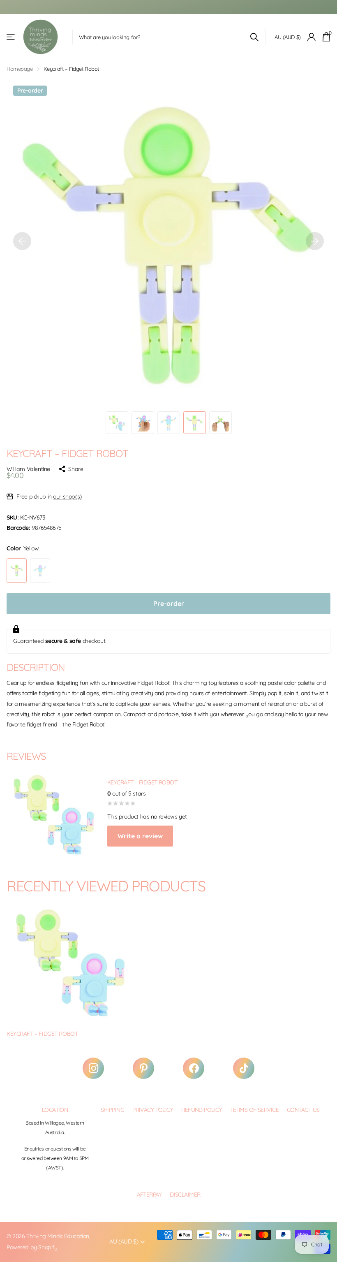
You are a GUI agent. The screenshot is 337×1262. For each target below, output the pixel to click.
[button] (22, 241)
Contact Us (303, 1110)
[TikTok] (243, 1068)
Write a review (140, 836)
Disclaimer (185, 1194)
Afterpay (149, 1194)
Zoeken (254, 37)
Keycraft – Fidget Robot (42, 1033)
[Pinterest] (143, 1068)
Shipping (113, 1110)
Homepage (20, 68)
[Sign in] (311, 37)
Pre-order (168, 603)
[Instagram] (93, 1068)
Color (23, 548)
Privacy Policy (152, 1110)
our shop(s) (67, 496)
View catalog (11, 37)
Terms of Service (254, 1110)
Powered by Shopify (32, 1247)
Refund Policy (201, 1110)
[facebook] (193, 1068)
